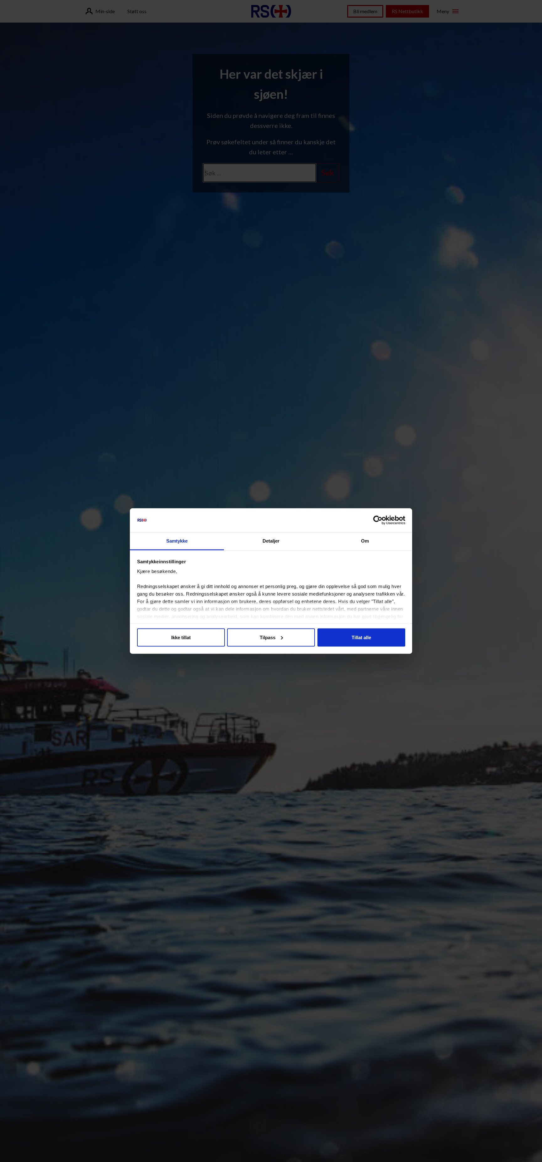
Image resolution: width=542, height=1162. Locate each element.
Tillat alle (361, 637)
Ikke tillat (181, 637)
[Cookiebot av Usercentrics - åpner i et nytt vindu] (377, 520)
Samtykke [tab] (177, 541)
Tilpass (267, 637)
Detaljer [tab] (271, 541)
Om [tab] (365, 541)
